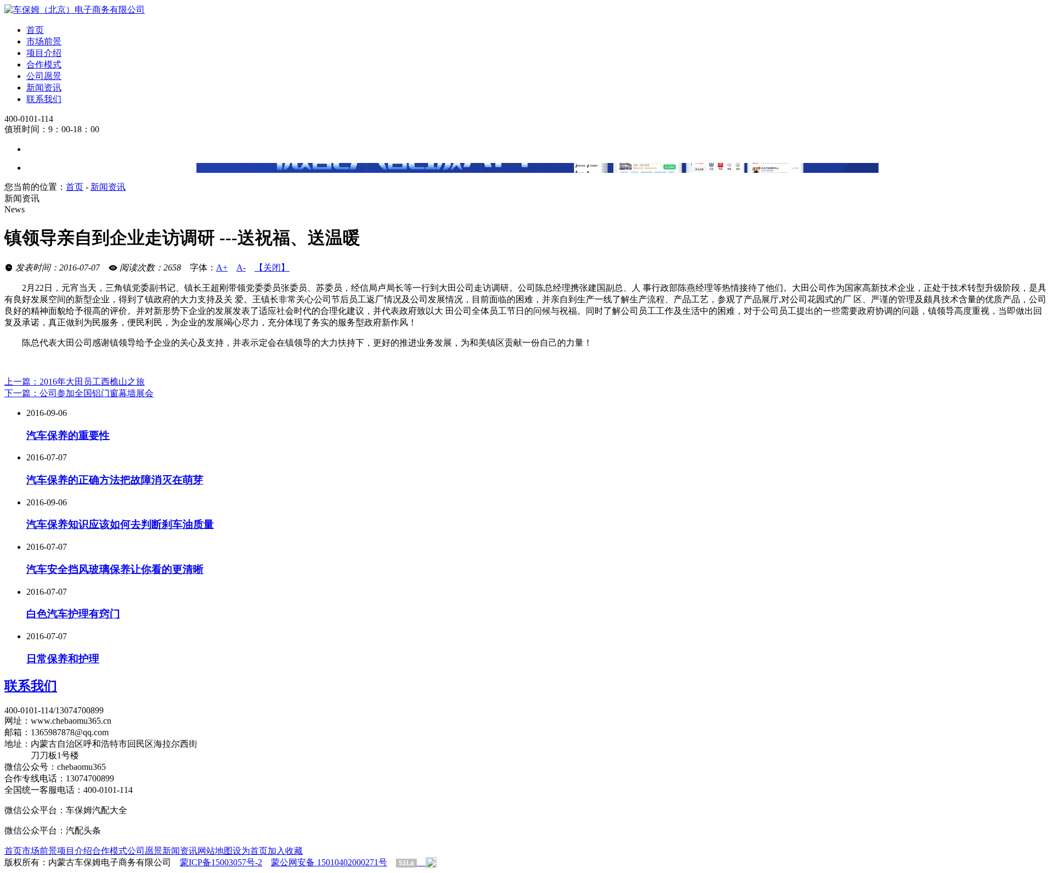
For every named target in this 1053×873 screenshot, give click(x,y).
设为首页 (250, 850)
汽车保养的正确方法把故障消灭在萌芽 (114, 480)
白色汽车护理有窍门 (73, 613)
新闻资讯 (43, 87)
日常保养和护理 (62, 658)
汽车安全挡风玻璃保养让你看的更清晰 (114, 569)
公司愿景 (43, 76)
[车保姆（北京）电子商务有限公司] (74, 9)
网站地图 (215, 850)
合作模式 (43, 64)
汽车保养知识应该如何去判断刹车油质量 (120, 524)
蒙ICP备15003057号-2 (221, 862)
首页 (35, 30)
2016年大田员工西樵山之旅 (74, 381)
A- (241, 267)
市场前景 (43, 41)
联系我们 (43, 99)
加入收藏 (285, 850)
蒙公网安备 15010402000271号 (329, 862)
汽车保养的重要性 (68, 435)
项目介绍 (43, 53)
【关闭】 (272, 267)
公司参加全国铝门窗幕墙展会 (79, 393)
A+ (222, 267)
